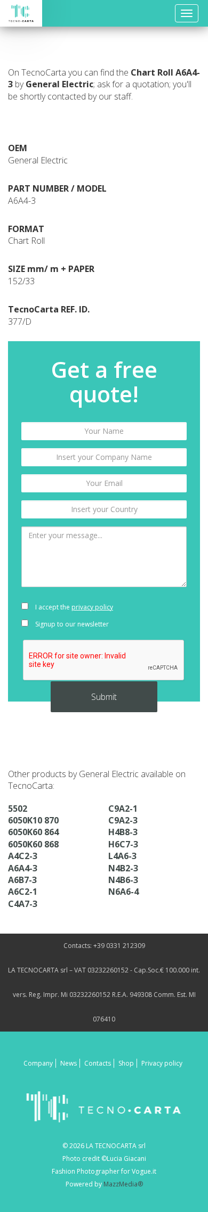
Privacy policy (161, 1063)
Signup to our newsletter (71, 624)
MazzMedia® (123, 1184)
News (68, 1063)
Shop (126, 1063)
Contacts (97, 1063)
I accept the (73, 607)
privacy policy (92, 607)
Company (38, 1063)
